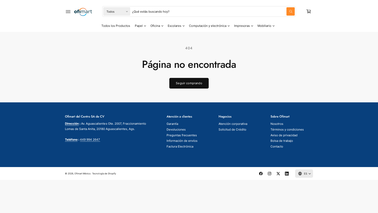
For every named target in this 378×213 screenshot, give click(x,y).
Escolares (174, 26)
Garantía (172, 124)
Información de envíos (182, 141)
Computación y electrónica (207, 26)
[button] (68, 11)
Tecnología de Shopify (104, 173)
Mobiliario (264, 26)
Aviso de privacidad (284, 135)
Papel (139, 26)
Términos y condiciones (287, 129)
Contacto (277, 146)
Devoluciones (176, 129)
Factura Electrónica (180, 146)
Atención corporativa (233, 124)
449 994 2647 (90, 139)
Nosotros (277, 124)
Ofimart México (82, 173)
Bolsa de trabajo (282, 141)
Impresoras (242, 26)
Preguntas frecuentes (182, 135)
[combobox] (213, 11)
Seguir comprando (189, 83)
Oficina (155, 26)
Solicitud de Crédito (232, 129)
